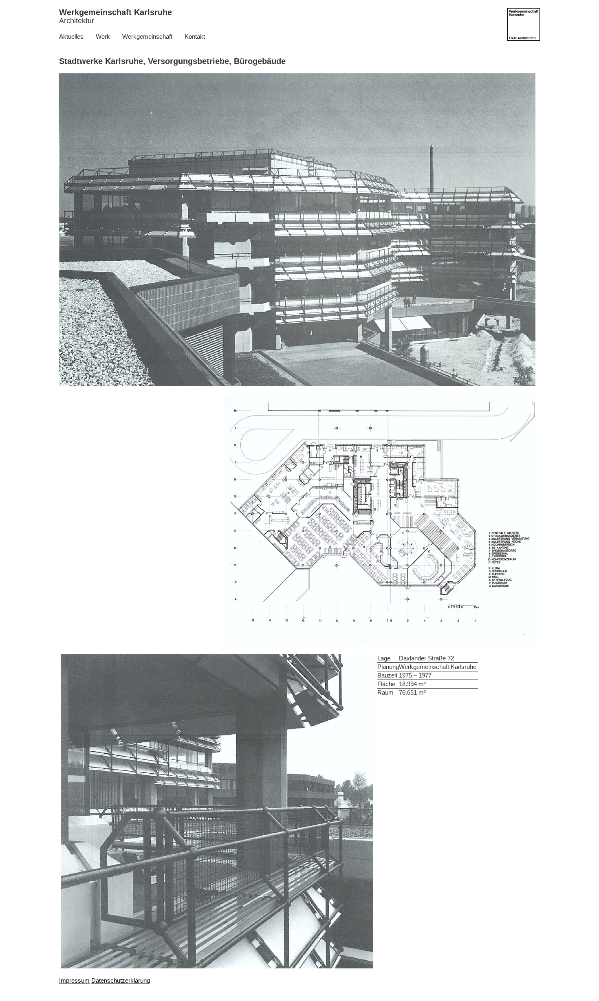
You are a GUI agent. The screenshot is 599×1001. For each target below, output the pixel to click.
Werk (103, 36)
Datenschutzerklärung (120, 980)
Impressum (74, 980)
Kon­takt (195, 36)
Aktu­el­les (71, 36)
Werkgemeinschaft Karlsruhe (115, 16)
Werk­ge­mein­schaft (147, 36)
